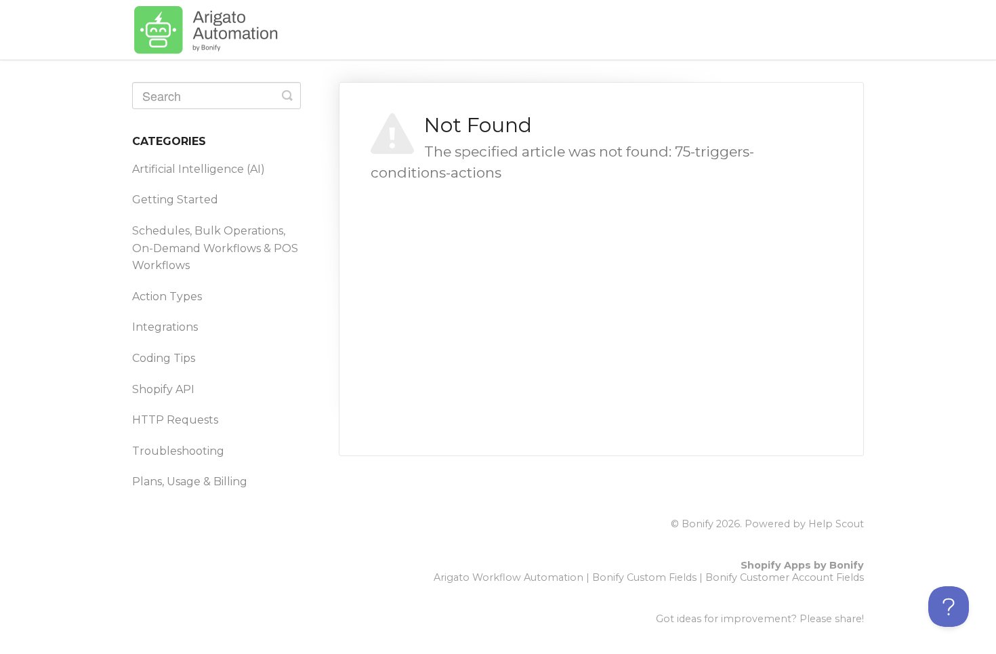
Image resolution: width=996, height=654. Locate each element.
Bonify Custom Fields (644, 577)
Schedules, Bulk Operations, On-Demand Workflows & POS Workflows (215, 248)
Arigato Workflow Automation (508, 577)
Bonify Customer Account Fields (784, 577)
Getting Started (175, 199)
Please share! (832, 619)
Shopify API (163, 389)
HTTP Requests (175, 419)
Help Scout (836, 524)
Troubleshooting (178, 451)
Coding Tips (163, 358)
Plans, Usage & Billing (189, 481)
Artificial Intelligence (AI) (198, 169)
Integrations (165, 327)
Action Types (167, 296)
